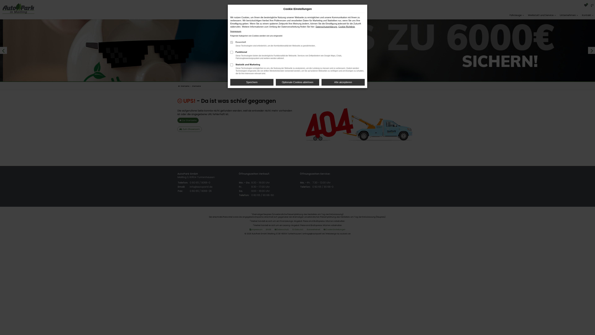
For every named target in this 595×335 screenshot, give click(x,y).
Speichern (252, 82)
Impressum (235, 31)
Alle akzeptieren (343, 82)
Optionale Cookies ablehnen (297, 82)
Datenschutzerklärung (326, 26)
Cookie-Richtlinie (346, 26)
